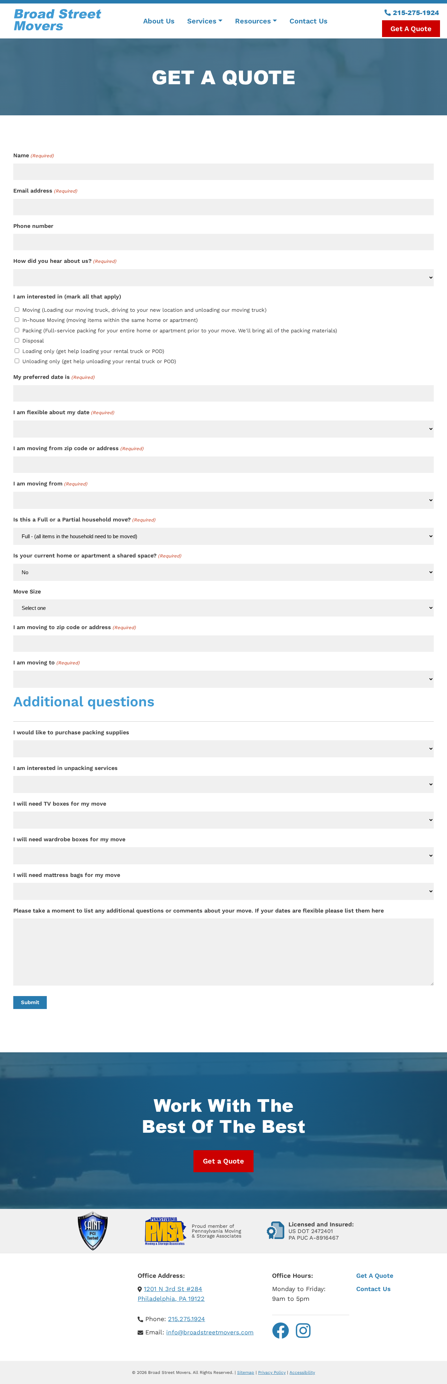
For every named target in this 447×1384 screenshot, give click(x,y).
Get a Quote (223, 1161)
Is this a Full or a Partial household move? (84, 519)
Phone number (33, 226)
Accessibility (302, 1372)
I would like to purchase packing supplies (71, 732)
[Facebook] (280, 1331)
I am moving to (46, 662)
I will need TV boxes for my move (59, 803)
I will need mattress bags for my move (66, 875)
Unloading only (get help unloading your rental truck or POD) (99, 361)
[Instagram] (303, 1331)
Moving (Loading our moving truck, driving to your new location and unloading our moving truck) (144, 310)
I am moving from (50, 483)
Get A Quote (374, 1275)
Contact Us (373, 1288)
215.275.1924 (186, 1318)
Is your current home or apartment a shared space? (97, 555)
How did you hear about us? (64, 261)
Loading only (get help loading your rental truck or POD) (93, 351)
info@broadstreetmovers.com (210, 1332)
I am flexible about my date (63, 412)
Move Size (27, 591)
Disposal (33, 341)
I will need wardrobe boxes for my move (69, 839)
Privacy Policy (272, 1372)
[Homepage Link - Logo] (57, 20)
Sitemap (245, 1372)
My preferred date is (53, 377)
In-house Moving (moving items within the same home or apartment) (110, 320)
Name (33, 155)
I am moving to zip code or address (74, 627)
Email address (45, 190)
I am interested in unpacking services (65, 768)
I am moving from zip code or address (78, 448)
